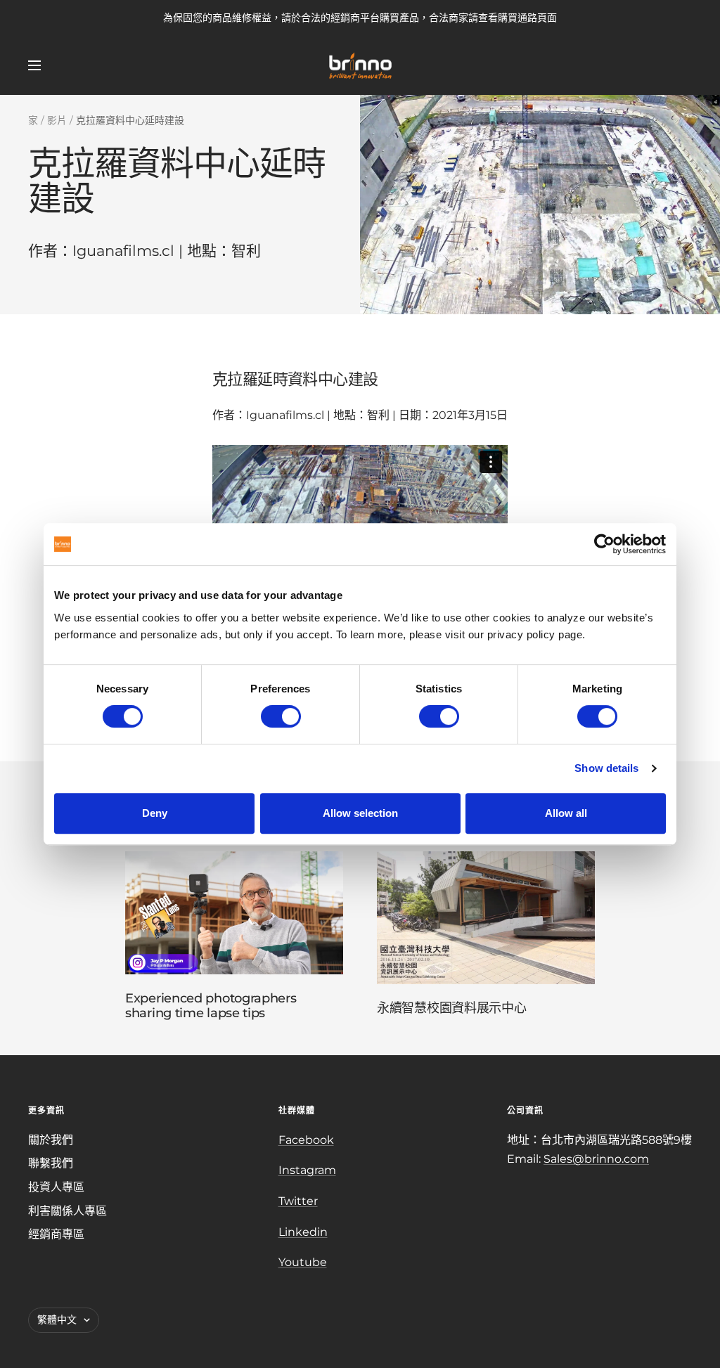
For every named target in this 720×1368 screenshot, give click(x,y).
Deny (154, 813)
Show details (606, 768)
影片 (57, 120)
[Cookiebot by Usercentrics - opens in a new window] (604, 544)
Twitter (298, 1201)
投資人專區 (56, 1187)
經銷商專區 (56, 1234)
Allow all (566, 813)
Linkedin (303, 1232)
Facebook (306, 1140)
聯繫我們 (50, 1163)
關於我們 (50, 1140)
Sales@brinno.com (596, 1159)
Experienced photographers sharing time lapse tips (211, 1005)
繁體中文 (57, 1319)
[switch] (281, 716)
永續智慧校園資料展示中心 (451, 1008)
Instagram (307, 1170)
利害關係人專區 (67, 1211)
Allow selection (360, 813)
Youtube (302, 1262)
